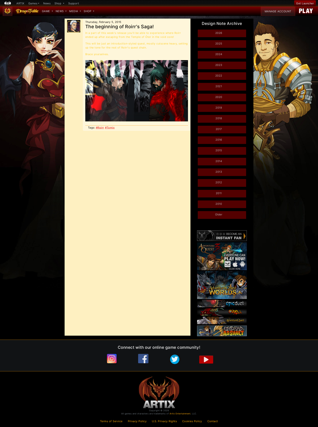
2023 (218, 65)
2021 (218, 86)
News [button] (60, 11)
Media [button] (74, 11)
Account (278, 11)
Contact (212, 421)
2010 (218, 203)
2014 (218, 161)
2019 (218, 107)
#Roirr (100, 127)
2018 (218, 118)
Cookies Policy (192, 421)
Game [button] (46, 11)
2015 (218, 150)
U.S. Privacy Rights (164, 421)
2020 (218, 97)
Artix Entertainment (180, 413)
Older (218, 214)
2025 (218, 43)
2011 (219, 193)
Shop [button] (58, 3)
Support (73, 3)
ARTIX (20, 3)
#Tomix (110, 127)
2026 (218, 33)
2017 (219, 129)
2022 (218, 75)
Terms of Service (111, 421)
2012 (218, 182)
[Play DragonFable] (306, 11)
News (47, 3)
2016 (218, 139)
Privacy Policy (137, 421)
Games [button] (32, 3)
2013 (218, 171)
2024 (218, 54)
